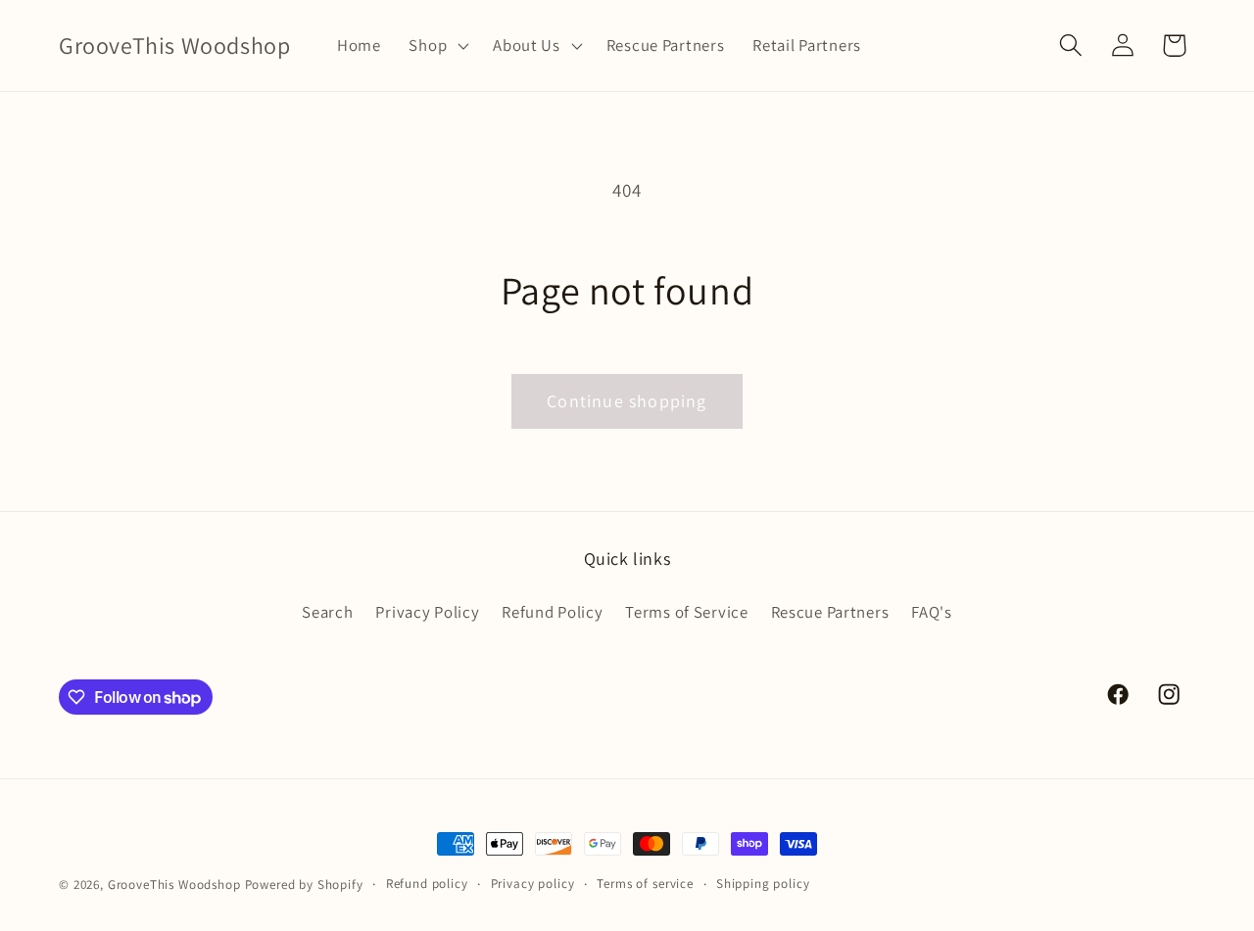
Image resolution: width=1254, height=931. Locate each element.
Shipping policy (763, 883)
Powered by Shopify (304, 884)
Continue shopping (626, 401)
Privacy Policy (427, 612)
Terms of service (645, 883)
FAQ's (931, 612)
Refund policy (427, 883)
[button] (437, 46)
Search (327, 612)
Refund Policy (552, 612)
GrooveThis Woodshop (174, 884)
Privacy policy (533, 883)
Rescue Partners (830, 612)
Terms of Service (686, 612)
